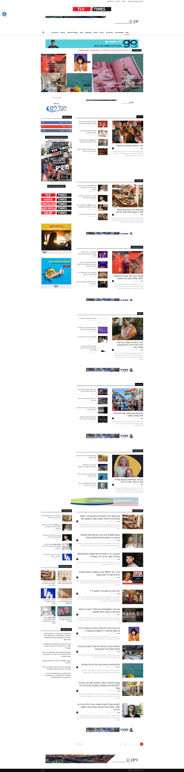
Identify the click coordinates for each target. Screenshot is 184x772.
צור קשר (118, 1)
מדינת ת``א (139, 181)
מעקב (43, 130)
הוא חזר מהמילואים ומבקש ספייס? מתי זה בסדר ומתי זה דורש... (129, 481)
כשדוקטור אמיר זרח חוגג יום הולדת (87, 337)
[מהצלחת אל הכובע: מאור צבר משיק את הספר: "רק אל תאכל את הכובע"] (117, 76)
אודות (123, 1)
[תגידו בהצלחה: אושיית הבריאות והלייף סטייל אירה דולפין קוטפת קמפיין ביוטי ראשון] (127, 329)
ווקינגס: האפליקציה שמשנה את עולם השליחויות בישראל (111, 50)
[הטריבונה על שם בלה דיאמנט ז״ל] (103, 216)
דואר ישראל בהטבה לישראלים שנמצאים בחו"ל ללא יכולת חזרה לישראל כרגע (88, 348)
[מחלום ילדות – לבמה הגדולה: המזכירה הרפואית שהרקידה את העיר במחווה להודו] (103, 254)
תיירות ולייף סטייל (137, 247)
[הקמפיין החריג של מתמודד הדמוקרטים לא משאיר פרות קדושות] (103, 467)
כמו (43, 122)
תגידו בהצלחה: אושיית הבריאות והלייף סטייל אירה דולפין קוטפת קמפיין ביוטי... (130, 344)
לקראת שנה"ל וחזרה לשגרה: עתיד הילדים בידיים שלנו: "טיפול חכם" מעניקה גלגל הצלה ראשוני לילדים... (99, 707)
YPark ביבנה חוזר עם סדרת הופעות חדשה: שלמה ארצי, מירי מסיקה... (128, 277)
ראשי (127, 32)
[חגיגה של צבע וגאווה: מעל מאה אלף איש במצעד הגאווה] (127, 399)
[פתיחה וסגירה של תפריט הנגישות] (4, 14)
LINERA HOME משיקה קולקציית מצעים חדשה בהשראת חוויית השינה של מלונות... (51, 546)
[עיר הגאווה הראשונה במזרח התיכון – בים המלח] (103, 401)
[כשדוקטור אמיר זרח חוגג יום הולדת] (103, 339)
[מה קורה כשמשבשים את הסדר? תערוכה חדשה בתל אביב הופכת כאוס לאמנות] (132, 615)
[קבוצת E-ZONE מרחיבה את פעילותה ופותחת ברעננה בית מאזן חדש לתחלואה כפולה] (103, 188)
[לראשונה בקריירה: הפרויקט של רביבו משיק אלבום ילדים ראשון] (103, 275)
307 (125, 744)
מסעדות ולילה (119, 32)
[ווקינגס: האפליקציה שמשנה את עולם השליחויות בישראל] (64, 575)
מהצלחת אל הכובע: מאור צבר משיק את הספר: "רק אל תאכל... (65, 619)
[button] (43, 32)
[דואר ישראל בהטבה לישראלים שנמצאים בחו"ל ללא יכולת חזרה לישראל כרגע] (103, 348)
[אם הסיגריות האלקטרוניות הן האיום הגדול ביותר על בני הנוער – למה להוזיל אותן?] (103, 485)
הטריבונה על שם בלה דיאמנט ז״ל (87, 214)
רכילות (102, 32)
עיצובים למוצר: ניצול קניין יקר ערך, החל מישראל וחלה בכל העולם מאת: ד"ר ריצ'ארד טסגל (57, 638)
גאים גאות (88, 32)
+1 (42, 126)
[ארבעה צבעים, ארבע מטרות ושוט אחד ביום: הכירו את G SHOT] (64, 593)
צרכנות (63, 32)
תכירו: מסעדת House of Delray (129, 146)
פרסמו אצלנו (110, 1)
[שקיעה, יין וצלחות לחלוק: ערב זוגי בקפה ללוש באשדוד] (103, 133)
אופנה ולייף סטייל (72, 32)
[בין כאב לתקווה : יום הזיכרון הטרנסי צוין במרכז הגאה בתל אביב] (103, 410)
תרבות (95, 32)
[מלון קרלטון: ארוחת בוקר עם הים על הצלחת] (79, 82)
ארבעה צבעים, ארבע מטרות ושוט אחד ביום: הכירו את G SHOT (65, 601)
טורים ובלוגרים (138, 451)
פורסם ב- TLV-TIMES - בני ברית (63, 661)
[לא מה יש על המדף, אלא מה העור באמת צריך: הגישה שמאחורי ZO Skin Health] (67, 557)
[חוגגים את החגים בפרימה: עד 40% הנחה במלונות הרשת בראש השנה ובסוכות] (53, 82)
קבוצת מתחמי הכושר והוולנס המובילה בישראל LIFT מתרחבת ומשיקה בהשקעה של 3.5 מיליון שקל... (99, 685)
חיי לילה (140, 117)
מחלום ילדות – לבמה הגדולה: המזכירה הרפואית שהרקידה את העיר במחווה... (87, 254)
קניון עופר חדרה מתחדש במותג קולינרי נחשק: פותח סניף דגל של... (129, 211)
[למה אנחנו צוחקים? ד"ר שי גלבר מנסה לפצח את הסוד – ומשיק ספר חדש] (103, 458)
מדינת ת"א (109, 32)
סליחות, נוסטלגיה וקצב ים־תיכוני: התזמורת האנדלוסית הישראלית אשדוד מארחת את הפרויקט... (86, 264)
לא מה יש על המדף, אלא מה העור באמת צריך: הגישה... (49, 601)
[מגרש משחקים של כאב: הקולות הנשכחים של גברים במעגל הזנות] (103, 419)
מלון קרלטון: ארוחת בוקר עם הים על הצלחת (100, 664)
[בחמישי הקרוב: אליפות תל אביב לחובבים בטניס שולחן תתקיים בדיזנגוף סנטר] (132, 652)
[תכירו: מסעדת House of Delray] (127, 132)
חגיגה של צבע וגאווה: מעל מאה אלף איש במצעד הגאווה (128, 414)
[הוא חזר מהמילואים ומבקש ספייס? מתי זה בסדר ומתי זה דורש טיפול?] (127, 466)
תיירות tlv (54, 32)
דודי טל (118, 667)
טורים (81, 32)
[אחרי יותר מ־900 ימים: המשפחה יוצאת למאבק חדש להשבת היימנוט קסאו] (103, 207)
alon (140, 89)
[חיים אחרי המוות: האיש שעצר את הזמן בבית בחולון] (103, 284)
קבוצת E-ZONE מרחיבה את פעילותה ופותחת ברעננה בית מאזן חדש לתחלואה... (86, 187)
